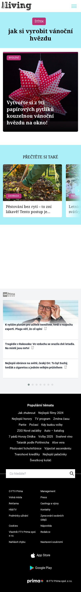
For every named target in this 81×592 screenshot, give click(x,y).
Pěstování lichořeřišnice (25, 448)
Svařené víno (64, 436)
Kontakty (45, 509)
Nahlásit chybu (17, 541)
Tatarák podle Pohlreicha (33, 442)
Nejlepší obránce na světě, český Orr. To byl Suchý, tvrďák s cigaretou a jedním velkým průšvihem (36, 365)
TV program (42, 419)
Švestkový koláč (40, 460)
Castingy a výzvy (49, 503)
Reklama (14, 503)
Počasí (33, 425)
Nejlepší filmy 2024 (50, 413)
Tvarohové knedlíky (27, 454)
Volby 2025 (45, 436)
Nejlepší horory (22, 419)
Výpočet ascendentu (57, 448)
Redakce (45, 531)
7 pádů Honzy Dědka (22, 436)
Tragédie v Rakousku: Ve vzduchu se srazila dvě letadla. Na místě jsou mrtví (40, 346)
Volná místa (15, 497)
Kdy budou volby (52, 425)
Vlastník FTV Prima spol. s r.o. (22, 533)
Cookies (13, 525)
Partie (22, 425)
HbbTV (13, 509)
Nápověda (46, 525)
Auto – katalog (54, 430)
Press (43, 497)
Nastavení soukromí (51, 541)
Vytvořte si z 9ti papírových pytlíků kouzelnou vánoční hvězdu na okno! (30, 112)
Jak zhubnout (26, 413)
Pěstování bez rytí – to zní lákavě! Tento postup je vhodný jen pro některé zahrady (29, 209)
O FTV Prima (16, 491)
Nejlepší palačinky (55, 454)
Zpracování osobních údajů (52, 517)
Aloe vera (58, 442)
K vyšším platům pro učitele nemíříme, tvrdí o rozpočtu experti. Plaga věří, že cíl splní (39, 326)
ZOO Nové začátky (29, 430)
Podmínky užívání (18, 515)
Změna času (61, 419)
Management (47, 491)
